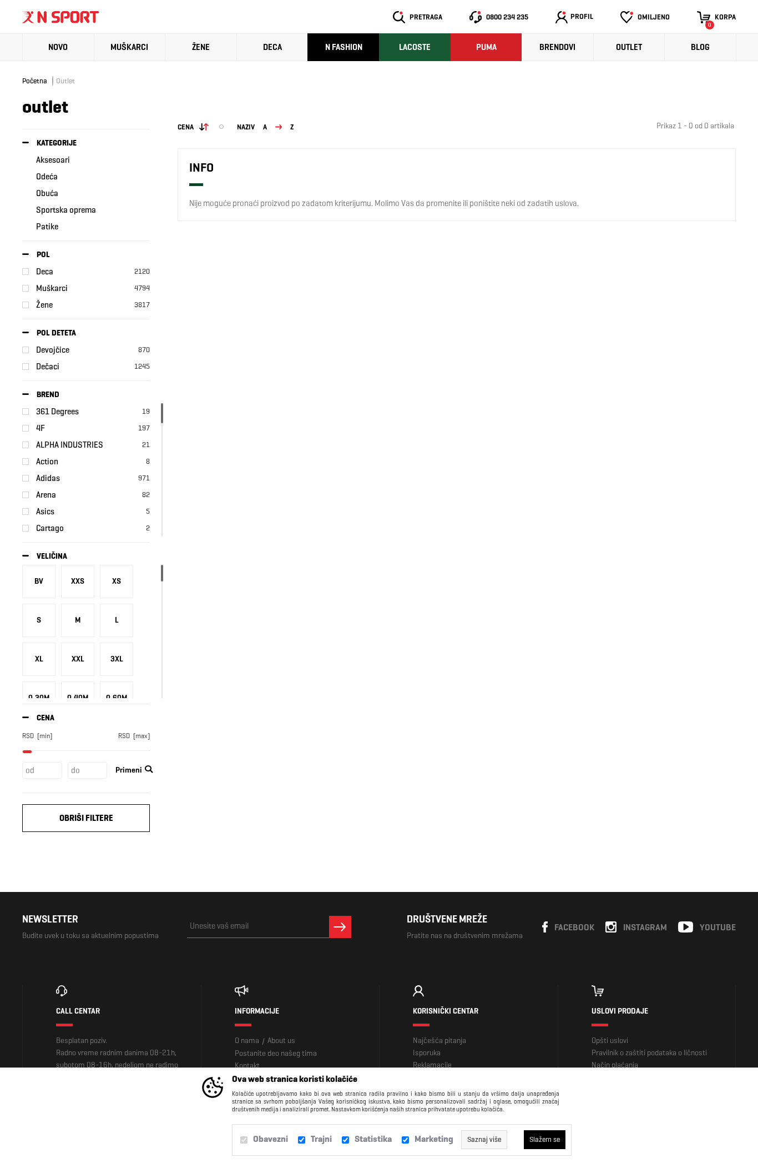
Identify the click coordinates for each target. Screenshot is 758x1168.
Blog (700, 47)
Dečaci (47, 367)
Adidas (48, 478)
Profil (581, 16)
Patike (47, 227)
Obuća (47, 193)
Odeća (47, 177)
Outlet (629, 47)
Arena (46, 495)
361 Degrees (57, 412)
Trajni (321, 1139)
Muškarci (129, 47)
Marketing (434, 1139)
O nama (247, 1040)
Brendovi (557, 47)
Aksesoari (53, 160)
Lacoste (415, 47)
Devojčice (52, 350)
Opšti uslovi (610, 1040)
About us (281, 1040)
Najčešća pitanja (439, 1040)
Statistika (373, 1139)
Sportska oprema (66, 210)
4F (40, 428)
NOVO (58, 47)
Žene (201, 47)
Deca (272, 47)
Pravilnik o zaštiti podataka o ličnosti (649, 1052)
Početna (34, 81)
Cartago (50, 528)
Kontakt (247, 1065)
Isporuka (427, 1052)
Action (47, 462)
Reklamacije (432, 1065)
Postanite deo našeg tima (276, 1053)
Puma (486, 47)
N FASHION (343, 47)
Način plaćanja (615, 1065)
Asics (45, 512)
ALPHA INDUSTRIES (69, 445)
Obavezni (270, 1139)
